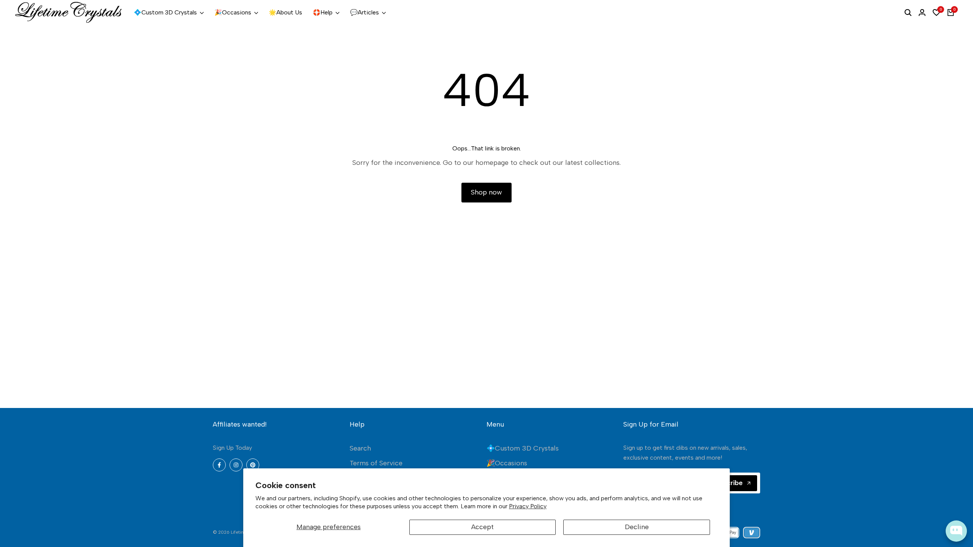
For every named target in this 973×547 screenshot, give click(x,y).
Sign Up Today (232, 447)
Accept (482, 527)
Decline (637, 527)
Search (360, 448)
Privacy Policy (528, 506)
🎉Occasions (506, 463)
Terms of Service (376, 463)
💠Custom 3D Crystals (522, 448)
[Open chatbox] (956, 531)
